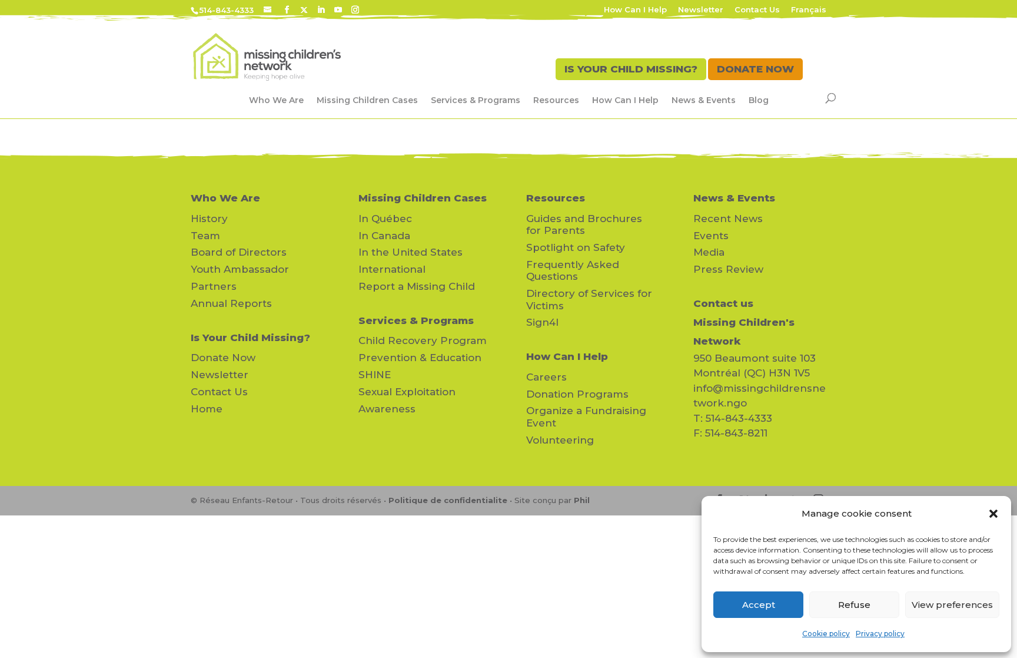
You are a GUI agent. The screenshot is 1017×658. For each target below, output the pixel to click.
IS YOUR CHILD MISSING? (630, 69)
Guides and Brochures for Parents (584, 224)
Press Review (728, 269)
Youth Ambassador (240, 269)
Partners (214, 286)
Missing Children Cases (367, 100)
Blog (759, 100)
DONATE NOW (755, 69)
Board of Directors (239, 252)
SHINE (374, 375)
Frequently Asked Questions (572, 270)
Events (711, 236)
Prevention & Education (419, 357)
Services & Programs (475, 100)
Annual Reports (231, 303)
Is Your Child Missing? (250, 337)
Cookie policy (826, 633)
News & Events (704, 100)
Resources (556, 100)
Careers (546, 377)
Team (205, 236)
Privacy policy (880, 633)
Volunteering (560, 440)
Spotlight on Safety (575, 247)
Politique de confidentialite (447, 500)
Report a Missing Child (416, 286)
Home (206, 409)
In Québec (385, 218)
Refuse (854, 604)
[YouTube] (338, 10)
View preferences (952, 604)
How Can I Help (635, 10)
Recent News (728, 218)
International (392, 269)
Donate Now (223, 357)
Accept (758, 604)
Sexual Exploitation (407, 392)
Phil (582, 500)
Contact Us (757, 10)
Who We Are (276, 100)
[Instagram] (355, 10)
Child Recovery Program (422, 340)
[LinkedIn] (321, 10)
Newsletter (700, 10)
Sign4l (542, 322)
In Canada (384, 236)
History (209, 218)
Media (708, 252)
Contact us (723, 303)
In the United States (410, 252)
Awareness (387, 409)
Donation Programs (577, 394)
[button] (993, 514)
